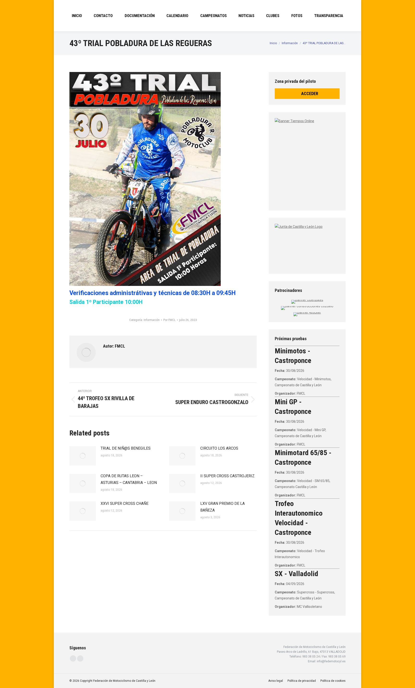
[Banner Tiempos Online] (335, 159)
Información (152, 320)
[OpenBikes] (307, 300)
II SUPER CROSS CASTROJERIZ (227, 476)
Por (169, 320)
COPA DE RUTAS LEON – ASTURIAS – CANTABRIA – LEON (129, 479)
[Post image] (82, 455)
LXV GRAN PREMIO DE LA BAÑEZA (222, 507)
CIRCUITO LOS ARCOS (219, 448)
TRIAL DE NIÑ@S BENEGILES (126, 448)
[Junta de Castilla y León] (307, 245)
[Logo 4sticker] (307, 312)
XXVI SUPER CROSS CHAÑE (124, 503)
